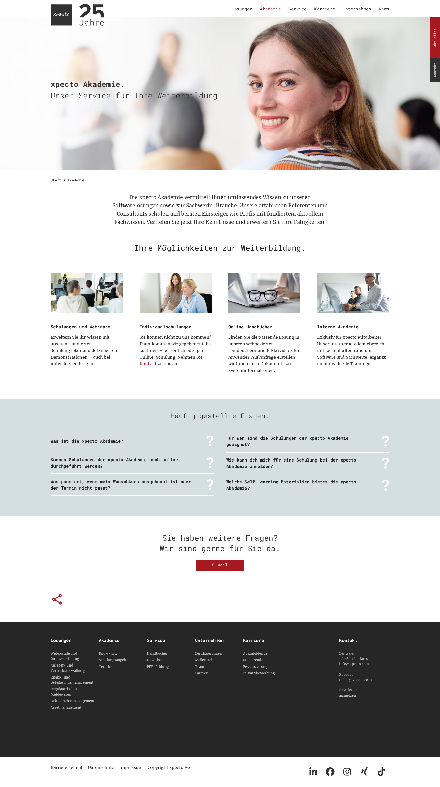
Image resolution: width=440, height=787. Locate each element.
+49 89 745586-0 (353, 659)
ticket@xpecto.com (355, 680)
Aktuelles (434, 38)
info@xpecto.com (354, 664)
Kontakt (434, 70)
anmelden (347, 695)
